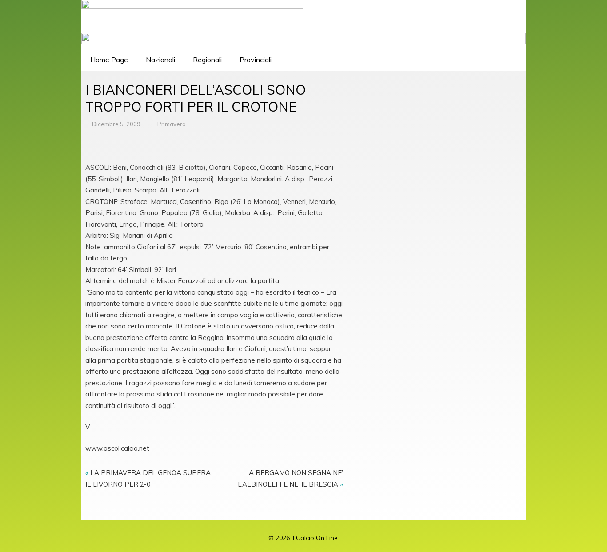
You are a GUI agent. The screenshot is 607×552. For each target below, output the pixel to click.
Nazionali (160, 59)
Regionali (207, 59)
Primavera (171, 124)
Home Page (109, 59)
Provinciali (256, 59)
